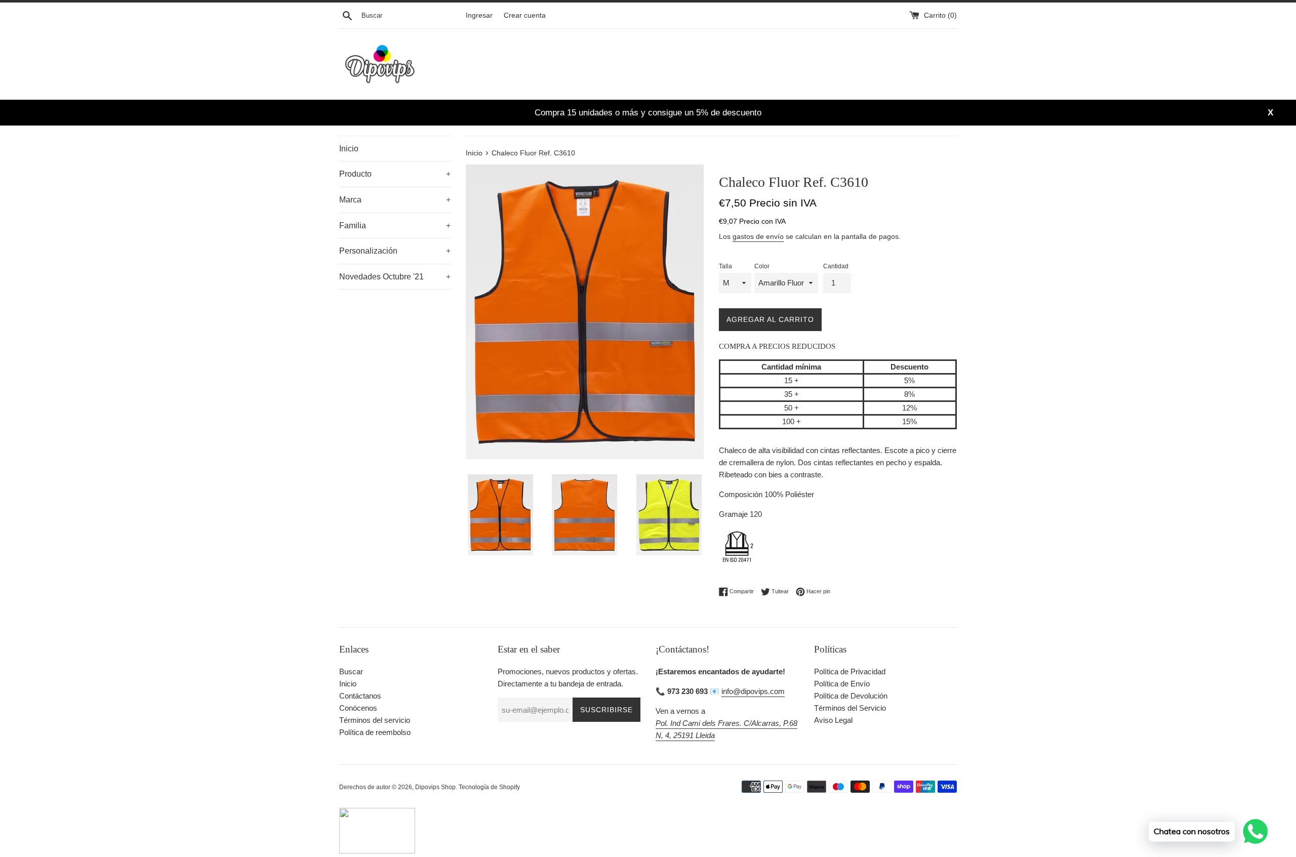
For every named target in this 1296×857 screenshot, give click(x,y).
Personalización (395, 251)
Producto (395, 174)
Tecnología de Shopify (489, 787)
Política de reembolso (375, 732)
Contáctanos (360, 695)
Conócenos (358, 708)
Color (762, 266)
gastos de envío (758, 236)
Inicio (348, 148)
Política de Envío (842, 683)
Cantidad (835, 266)
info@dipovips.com (753, 691)
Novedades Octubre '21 (395, 276)
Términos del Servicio (850, 708)
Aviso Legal (833, 720)
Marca (395, 199)
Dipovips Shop (435, 787)
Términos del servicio (374, 720)
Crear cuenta (525, 15)
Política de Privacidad (849, 671)
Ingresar (479, 15)
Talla (725, 266)
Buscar (351, 671)
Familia (395, 225)
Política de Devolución (850, 695)
